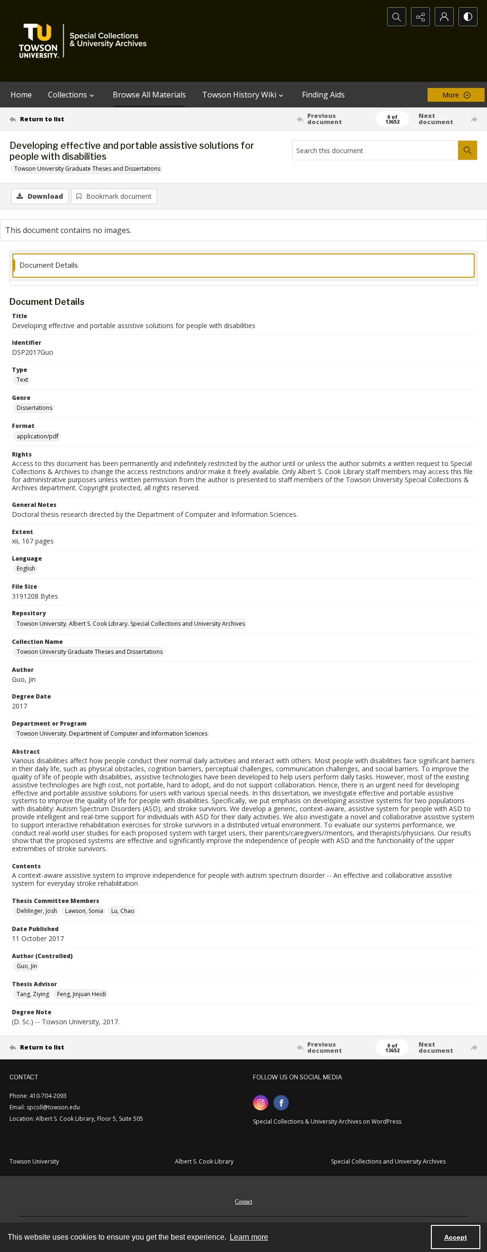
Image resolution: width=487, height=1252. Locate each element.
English (26, 568)
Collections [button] (67, 94)
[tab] (243, 265)
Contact (243, 1201)
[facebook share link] (281, 1102)
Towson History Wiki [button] (239, 94)
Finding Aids (323, 94)
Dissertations (34, 408)
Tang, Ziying (33, 994)
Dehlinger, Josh (37, 911)
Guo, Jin (27, 966)
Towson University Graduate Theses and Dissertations (87, 169)
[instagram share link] (260, 1102)
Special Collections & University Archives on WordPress (327, 1121)
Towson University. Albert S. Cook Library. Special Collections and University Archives (131, 624)
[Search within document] (467, 150)
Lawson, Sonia (84, 911)
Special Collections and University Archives (388, 1161)
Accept (455, 1237)
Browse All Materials (149, 94)
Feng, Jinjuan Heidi (81, 994)
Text (22, 380)
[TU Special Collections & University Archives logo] (86, 41)
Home (21, 94)
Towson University (34, 1161)
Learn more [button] (249, 1237)
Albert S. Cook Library (204, 1161)
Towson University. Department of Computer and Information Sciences (112, 733)
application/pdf (37, 436)
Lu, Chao (123, 911)
